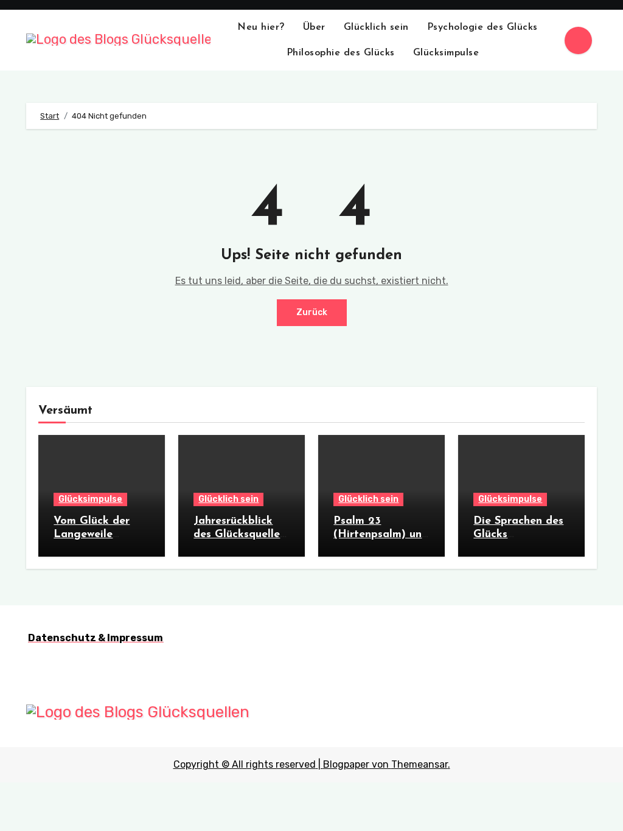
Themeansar (419, 764)
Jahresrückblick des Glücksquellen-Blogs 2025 (241, 534)
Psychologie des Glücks (482, 27)
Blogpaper (346, 764)
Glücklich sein (376, 27)
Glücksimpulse (447, 53)
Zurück (311, 312)
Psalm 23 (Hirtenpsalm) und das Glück (380, 534)
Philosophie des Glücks (341, 53)
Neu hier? (261, 27)
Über (314, 27)
